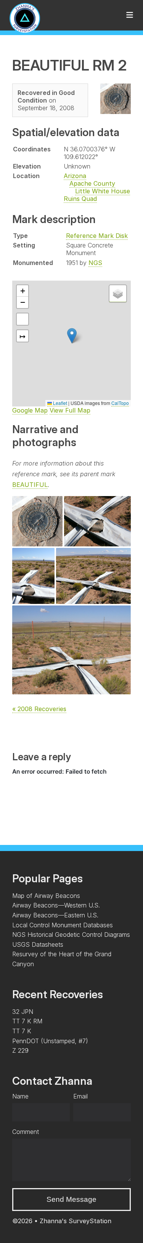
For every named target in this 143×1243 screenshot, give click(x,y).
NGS (95, 263)
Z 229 (20, 1050)
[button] (72, 336)
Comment (25, 1131)
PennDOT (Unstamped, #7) (50, 1041)
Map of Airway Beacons (46, 895)
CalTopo (120, 403)
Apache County (92, 183)
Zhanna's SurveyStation (75, 1221)
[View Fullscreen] (22, 319)
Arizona (75, 176)
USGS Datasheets (37, 944)
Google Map (30, 410)
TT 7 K (21, 1031)
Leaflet (59, 403)
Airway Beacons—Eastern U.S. (55, 915)
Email (80, 1096)
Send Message (71, 1199)
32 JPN (22, 1011)
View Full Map (70, 410)
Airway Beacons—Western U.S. (56, 905)
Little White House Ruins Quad (97, 194)
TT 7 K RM (27, 1021)
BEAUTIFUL (30, 484)
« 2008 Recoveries (39, 709)
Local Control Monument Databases (62, 925)
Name (20, 1096)
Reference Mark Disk (97, 235)
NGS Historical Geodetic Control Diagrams (71, 934)
